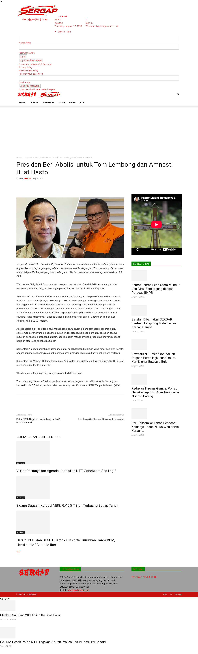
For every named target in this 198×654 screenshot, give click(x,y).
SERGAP (27, 178)
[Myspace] (33, 19)
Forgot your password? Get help (35, 64)
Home (19, 157)
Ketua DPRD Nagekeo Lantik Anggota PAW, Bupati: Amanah (38, 421)
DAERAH (34, 102)
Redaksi (178, 594)
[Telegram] (97, 185)
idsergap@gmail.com (78, 590)
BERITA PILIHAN (49, 437)
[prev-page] (17, 551)
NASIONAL (48, 102)
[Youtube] (46, 19)
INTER (62, 102)
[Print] (83, 185)
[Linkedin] (30, 19)
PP (171, 594)
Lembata (20, 463)
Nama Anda (25, 42)
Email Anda (24, 82)
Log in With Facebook (31, 60)
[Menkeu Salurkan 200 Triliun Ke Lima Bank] (99, 605)
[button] (178, 94)
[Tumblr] (41, 19)
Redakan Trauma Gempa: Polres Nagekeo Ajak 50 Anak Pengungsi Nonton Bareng (155, 392)
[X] (43, 19)
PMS (165, 594)
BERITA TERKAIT (27, 437)
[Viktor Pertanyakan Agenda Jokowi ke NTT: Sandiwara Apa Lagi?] (70, 452)
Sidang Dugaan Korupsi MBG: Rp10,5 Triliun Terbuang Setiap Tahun (67, 505)
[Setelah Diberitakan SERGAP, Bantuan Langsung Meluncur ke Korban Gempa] (156, 310)
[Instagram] (28, 19)
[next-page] (20, 551)
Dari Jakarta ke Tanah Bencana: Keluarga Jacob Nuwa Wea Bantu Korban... (155, 427)
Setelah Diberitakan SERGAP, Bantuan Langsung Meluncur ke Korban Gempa (153, 323)
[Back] (87, 19)
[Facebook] (23, 19)
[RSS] (38, 19)
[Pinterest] (36, 19)
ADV (82, 102)
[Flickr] (25, 19)
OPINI (72, 102)
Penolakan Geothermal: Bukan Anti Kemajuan (101, 419)
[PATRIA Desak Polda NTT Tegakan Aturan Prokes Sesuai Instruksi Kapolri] (99, 632)
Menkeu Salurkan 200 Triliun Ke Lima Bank (30, 615)
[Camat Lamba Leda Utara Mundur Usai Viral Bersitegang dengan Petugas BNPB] (156, 275)
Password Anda (27, 52)
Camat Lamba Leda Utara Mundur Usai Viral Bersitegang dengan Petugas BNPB (155, 289)
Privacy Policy (25, 67)
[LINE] (104, 185)
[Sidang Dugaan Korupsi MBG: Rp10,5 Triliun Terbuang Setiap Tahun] (70, 487)
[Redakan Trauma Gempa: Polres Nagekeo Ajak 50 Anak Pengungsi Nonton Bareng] (156, 379)
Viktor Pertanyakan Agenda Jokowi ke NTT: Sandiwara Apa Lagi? (66, 471)
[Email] (76, 185)
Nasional (28, 157)
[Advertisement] (99, 129)
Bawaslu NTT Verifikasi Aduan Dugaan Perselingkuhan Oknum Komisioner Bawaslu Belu (153, 358)
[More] (111, 185)
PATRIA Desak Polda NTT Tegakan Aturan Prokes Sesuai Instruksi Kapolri (53, 642)
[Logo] (27, 97)
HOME (22, 102)
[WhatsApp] (61, 185)
